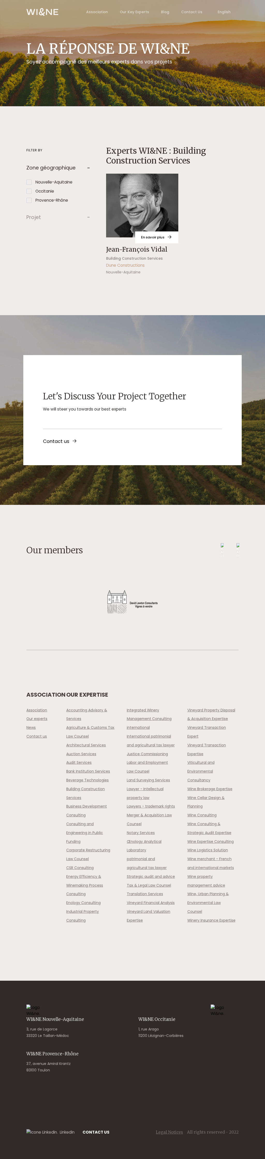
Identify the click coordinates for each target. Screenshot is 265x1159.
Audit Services (79, 762)
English (224, 12)
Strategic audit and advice (151, 876)
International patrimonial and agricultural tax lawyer (151, 741)
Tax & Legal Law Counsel (149, 885)
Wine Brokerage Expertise (209, 788)
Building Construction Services (85, 793)
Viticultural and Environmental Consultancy (201, 771)
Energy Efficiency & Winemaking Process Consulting (84, 885)
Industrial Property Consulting (82, 916)
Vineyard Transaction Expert (206, 732)
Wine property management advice (206, 881)
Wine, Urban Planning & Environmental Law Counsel (208, 902)
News (31, 727)
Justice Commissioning (147, 754)
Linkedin (67, 1132)
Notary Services (141, 832)
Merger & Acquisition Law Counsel (149, 819)
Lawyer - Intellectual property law (145, 793)
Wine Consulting (202, 815)
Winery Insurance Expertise (211, 920)
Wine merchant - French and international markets (210, 863)
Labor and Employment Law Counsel (147, 767)
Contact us (56, 441)
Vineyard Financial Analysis (151, 902)
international (138, 727)
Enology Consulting (83, 902)
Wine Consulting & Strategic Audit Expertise (209, 828)
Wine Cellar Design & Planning (206, 802)
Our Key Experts (134, 12)
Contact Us (191, 12)
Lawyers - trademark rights (151, 806)
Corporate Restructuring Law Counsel (88, 854)
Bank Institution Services (88, 771)
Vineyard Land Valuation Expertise (148, 916)
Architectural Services (86, 745)
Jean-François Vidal (136, 249)
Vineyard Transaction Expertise (206, 750)
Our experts (36, 718)
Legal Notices (169, 1132)
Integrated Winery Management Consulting (149, 715)
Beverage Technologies (87, 780)
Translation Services (145, 893)
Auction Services (81, 754)
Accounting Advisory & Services (86, 715)
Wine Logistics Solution (207, 850)
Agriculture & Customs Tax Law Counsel (90, 732)
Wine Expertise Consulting (210, 841)
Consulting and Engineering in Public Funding (84, 832)
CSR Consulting (80, 867)
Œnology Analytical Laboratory (144, 846)
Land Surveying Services (148, 780)
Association (97, 12)
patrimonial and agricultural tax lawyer (147, 863)
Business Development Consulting (86, 811)
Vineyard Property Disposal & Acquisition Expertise (211, 715)
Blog (165, 12)
